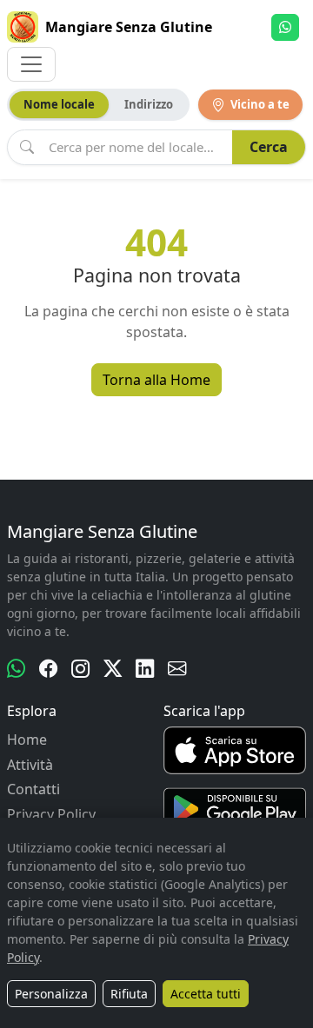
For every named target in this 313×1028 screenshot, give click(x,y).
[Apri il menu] (31, 64)
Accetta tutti (205, 993)
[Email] (177, 668)
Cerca (269, 146)
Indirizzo (148, 104)
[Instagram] (80, 668)
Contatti (33, 789)
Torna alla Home (156, 379)
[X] (112, 668)
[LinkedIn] (145, 668)
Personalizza (51, 993)
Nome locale (59, 104)
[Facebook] (48, 668)
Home (27, 739)
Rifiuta (129, 993)
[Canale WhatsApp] (16, 668)
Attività (30, 764)
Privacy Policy (51, 814)
